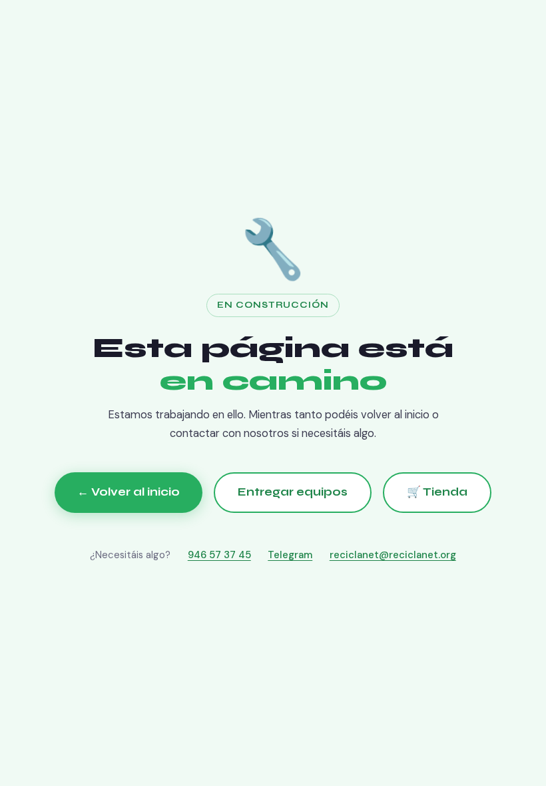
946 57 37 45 (219, 555)
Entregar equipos (293, 492)
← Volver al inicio (128, 492)
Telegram (290, 555)
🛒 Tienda (437, 492)
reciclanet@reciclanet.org (393, 555)
